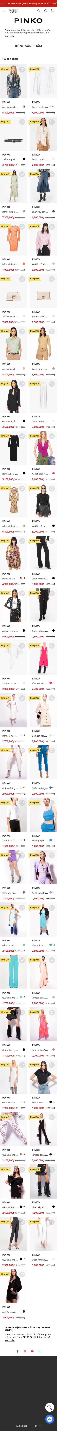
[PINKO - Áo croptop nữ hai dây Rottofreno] (43, 815)
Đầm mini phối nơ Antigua (15, 1207)
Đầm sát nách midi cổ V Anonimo (18, 735)
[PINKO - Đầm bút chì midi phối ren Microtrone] (13, 448)
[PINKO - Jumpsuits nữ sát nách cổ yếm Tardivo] (43, 1024)
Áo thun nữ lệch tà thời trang (16, 683)
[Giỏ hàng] (52, 10)
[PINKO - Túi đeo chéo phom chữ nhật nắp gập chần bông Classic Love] (13, 291)
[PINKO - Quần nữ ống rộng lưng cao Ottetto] (43, 553)
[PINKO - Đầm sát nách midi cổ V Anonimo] (43, 657)
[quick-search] (49, 1407)
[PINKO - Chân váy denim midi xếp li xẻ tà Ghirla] (43, 186)
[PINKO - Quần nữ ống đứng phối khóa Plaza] (43, 762)
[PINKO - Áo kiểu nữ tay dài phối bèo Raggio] (43, 500)
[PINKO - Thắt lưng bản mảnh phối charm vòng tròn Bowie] (13, 134)
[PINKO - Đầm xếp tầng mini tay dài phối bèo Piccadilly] (13, 553)
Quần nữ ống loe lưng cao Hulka (18, 997)
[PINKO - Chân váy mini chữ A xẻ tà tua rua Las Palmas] (43, 1181)
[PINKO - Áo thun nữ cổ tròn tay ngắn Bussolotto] (43, 1077)
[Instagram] (25, 1351)
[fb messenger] (49, 1419)
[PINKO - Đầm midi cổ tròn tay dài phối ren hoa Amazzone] (13, 238)
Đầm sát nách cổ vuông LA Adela (18, 945)
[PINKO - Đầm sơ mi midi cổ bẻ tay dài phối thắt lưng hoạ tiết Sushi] (13, 186)
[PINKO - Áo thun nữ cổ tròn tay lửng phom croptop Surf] (13, 815)
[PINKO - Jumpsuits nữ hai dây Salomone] (43, 1129)
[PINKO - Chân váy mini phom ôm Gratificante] (13, 867)
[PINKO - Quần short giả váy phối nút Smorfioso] (13, 1024)
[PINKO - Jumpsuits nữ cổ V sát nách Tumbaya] (43, 972)
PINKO (6, 102)
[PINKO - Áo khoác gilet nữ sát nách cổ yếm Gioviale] (43, 867)
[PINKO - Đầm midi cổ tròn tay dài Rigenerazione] (13, 500)
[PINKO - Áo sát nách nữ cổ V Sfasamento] (43, 448)
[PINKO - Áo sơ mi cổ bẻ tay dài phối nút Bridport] (43, 81)
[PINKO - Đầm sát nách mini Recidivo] (43, 710)
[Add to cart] (22, 70)
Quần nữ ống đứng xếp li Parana (18, 1259)
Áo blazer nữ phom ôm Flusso (16, 631)
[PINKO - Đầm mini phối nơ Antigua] (13, 1181)
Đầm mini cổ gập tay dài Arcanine (19, 421)
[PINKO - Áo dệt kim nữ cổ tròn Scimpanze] (43, 343)
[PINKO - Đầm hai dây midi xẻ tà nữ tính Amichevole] (13, 1077)
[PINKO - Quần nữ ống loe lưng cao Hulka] (13, 972)
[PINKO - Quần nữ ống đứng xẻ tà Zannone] (43, 1234)
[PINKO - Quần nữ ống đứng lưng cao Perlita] (43, 605)
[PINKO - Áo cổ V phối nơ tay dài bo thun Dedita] (43, 134)
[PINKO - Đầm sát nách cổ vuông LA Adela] (13, 919)
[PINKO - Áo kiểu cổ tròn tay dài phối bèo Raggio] (43, 238)
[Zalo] (40, 1351)
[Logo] (13, 10)
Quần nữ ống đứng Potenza (16, 788)
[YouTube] (32, 1351)
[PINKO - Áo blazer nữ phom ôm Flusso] (13, 605)
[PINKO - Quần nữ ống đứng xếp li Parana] (13, 1234)
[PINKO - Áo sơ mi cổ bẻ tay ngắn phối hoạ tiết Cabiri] (13, 343)
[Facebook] (17, 1351)
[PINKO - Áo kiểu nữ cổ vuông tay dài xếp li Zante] (13, 1286)
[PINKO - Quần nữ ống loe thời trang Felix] (43, 396)
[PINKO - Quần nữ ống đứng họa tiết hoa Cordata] (13, 1129)
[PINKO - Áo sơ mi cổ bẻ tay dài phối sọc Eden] (13, 81)
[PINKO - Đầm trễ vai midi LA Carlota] (43, 919)
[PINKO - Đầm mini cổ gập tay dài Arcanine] (13, 396)
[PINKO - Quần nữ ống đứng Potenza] (13, 762)
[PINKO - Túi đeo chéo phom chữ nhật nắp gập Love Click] (43, 291)
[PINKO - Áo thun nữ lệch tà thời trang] (13, 657)
